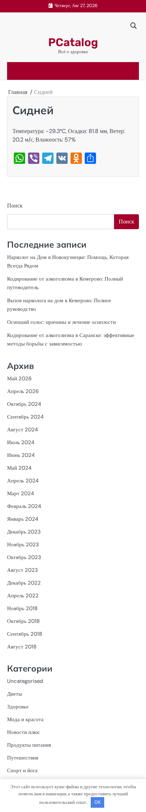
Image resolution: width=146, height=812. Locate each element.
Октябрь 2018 (23, 621)
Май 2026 (19, 378)
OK (97, 802)
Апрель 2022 (23, 595)
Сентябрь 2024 (25, 416)
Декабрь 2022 (24, 582)
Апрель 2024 (23, 480)
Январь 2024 (22, 519)
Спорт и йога (22, 770)
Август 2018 (21, 646)
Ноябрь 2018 (22, 608)
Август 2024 (22, 429)
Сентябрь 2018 (24, 633)
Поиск (15, 205)
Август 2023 (22, 570)
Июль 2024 (20, 442)
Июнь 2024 (21, 455)
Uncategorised (25, 681)
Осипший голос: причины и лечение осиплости (61, 322)
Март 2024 (20, 493)
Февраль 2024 (24, 506)
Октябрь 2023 (24, 557)
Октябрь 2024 (24, 404)
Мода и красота (25, 719)
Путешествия (22, 757)
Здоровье (18, 706)
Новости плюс (23, 732)
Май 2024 (19, 467)
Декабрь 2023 (24, 531)
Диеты (14, 693)
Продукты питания (29, 745)
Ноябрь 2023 (23, 544)
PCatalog (73, 42)
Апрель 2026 (23, 391)
